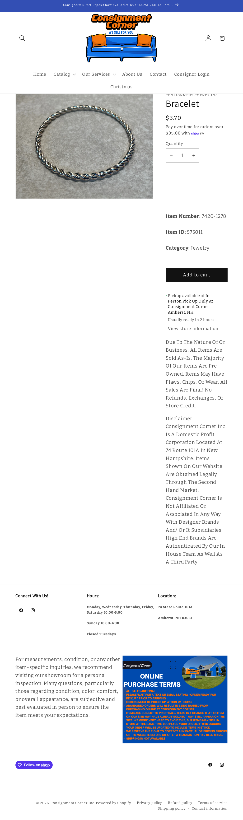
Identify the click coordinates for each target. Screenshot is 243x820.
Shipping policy (172, 808)
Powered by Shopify (113, 803)
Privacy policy (149, 803)
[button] (22, 38)
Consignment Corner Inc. (73, 803)
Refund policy (180, 803)
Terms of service (213, 803)
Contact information (210, 808)
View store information (193, 328)
